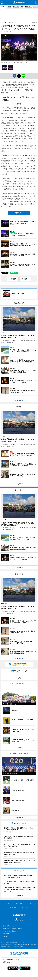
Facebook (16, 919)
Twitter (21, 919)
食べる (9, 6)
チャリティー (10, 31)
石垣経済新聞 (19, 2)
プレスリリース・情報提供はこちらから (13, 928)
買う (22, 6)
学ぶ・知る (12, 22)
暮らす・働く (28, 6)
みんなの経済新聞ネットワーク (19, 953)
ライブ (3, 31)
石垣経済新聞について (8, 926)
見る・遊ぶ (16, 6)
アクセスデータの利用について (10, 931)
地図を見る (19, 213)
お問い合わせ (6, 933)
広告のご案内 (6, 936)
